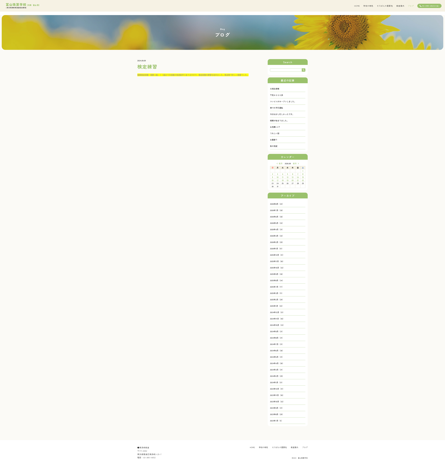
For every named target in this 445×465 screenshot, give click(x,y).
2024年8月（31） (277, 337)
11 (282, 177)
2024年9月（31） (277, 331)
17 (277, 180)
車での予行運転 (276, 107)
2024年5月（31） (277, 356)
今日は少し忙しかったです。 (282, 114)
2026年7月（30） (277, 210)
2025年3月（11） (276, 293)
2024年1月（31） (277, 382)
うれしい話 (274, 133)
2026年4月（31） (277, 229)
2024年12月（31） (277, 312)
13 (292, 177)
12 (287, 177)
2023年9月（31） (277, 407)
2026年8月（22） (277, 203)
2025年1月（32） (277, 305)
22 (303, 180)
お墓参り (273, 139)
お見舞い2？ (275, 127)
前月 (281, 163)
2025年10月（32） (277, 267)
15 (303, 177)
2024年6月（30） (277, 350)
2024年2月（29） (277, 376)
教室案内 (400, 5)
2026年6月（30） (277, 216)
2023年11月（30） (277, 395)
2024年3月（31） (277, 369)
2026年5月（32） (277, 223)
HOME (357, 5)
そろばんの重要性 (385, 5)
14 (298, 177)
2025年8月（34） (277, 280)
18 (283, 180)
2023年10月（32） (277, 401)
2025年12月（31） (277, 254)
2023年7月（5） (276, 420)
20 (293, 180)
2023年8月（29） (277, 414)
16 (272, 180)
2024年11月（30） (277, 318)
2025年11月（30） (277, 261)
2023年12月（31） (277, 388)
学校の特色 (368, 5)
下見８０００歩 (276, 95)
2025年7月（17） (277, 286)
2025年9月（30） (277, 274)
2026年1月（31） (276, 248)
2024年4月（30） (277, 363)
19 (287, 180)
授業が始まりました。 (279, 120)
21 (298, 180)
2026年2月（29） (277, 242)
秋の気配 (273, 146)
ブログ (411, 5)
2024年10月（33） (277, 325)
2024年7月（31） (277, 344)
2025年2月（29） (277, 299)
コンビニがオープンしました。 (283, 101)
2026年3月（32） (277, 235)
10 (277, 177)
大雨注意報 (274, 88)
